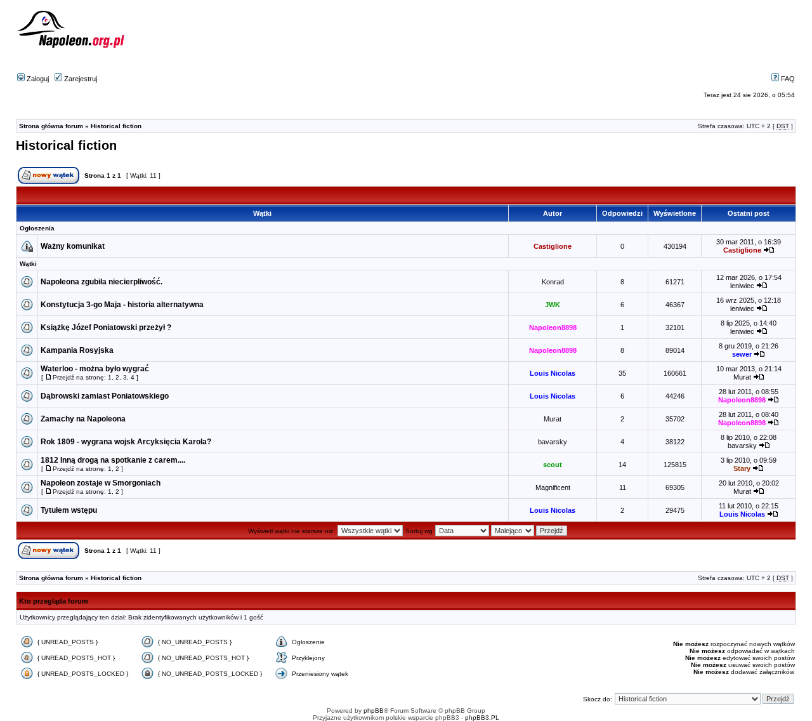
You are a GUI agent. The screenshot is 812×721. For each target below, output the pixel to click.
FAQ (787, 79)
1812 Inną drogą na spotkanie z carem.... (113, 460)
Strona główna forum (51, 125)
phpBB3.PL (482, 717)
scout (552, 464)
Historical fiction (116, 125)
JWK (552, 304)
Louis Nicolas (552, 373)
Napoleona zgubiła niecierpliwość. (101, 281)
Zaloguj (37, 79)
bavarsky (552, 442)
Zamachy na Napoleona (83, 418)
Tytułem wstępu (69, 510)
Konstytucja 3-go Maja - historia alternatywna (122, 304)
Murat (742, 377)
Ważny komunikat (73, 246)
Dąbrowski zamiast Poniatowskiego (105, 396)
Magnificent (552, 487)
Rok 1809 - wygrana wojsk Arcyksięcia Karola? (126, 441)
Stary (741, 468)
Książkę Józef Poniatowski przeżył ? (106, 327)
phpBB (373, 710)
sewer (742, 354)
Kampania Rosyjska (77, 350)
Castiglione (553, 246)
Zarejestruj (79, 79)
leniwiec (742, 285)
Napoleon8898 (553, 327)
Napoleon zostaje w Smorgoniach (100, 483)
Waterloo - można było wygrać (95, 368)
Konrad (553, 282)
